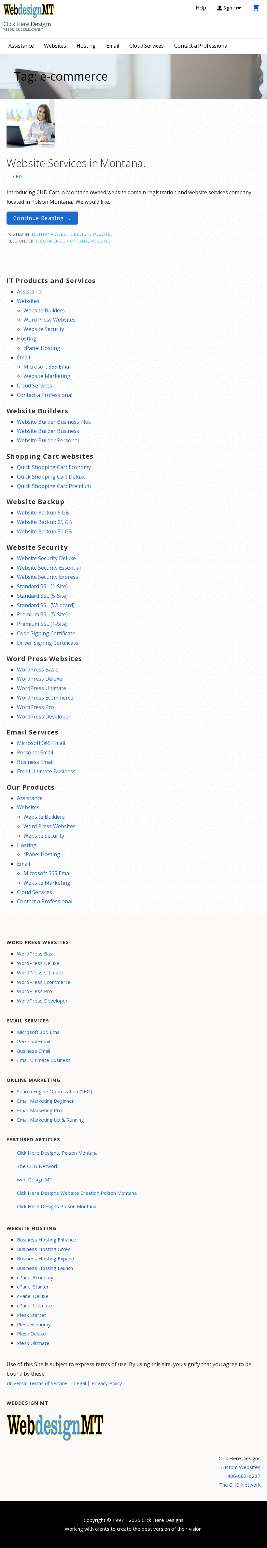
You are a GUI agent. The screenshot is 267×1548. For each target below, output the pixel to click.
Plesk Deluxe (31, 1333)
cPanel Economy (35, 1277)
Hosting (86, 45)
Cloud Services (146, 45)
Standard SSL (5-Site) (42, 595)
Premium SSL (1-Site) (42, 623)
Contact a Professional (201, 45)
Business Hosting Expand (45, 1258)
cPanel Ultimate (34, 1305)
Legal (80, 1383)
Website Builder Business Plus (54, 421)
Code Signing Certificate (46, 633)
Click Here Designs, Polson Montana (57, 1152)
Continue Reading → (42, 218)
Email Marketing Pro (39, 1110)
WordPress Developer (44, 716)
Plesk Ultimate (33, 1343)
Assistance (21, 45)
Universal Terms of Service (37, 1383)
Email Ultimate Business (46, 771)
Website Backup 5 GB (43, 512)
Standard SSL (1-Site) (42, 586)
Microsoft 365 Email (47, 366)
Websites (55, 45)
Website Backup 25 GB (44, 522)
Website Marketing (46, 376)
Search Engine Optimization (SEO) (54, 1091)
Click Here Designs (27, 24)
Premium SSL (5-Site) (42, 614)
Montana (77, 241)
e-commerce (50, 241)
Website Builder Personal (48, 440)
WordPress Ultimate (41, 688)
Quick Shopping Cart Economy (54, 467)
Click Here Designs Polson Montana (56, 1206)
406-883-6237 (243, 1476)
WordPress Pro (35, 707)
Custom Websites (240, 1467)
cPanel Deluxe (33, 1296)
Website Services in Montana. (76, 163)
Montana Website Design (61, 234)
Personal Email (35, 752)
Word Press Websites (49, 319)
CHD (17, 176)
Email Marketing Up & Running (50, 1119)
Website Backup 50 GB (44, 531)
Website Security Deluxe (46, 558)
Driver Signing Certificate (47, 642)
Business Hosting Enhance (46, 1239)
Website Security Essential (49, 567)
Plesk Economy (34, 1324)
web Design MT (34, 1179)
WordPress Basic (37, 669)
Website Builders (44, 310)
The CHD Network (37, 1166)
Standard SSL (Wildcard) (46, 605)
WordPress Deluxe (39, 678)
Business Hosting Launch (45, 1268)
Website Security (43, 329)
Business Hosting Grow (43, 1249)
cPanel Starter (33, 1286)
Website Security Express (47, 576)
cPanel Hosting (41, 348)
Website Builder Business (48, 430)
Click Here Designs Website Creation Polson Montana (77, 1193)
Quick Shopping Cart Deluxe (51, 476)
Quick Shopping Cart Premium (54, 486)
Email (112, 45)
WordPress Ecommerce (45, 697)
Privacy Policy (106, 1383)
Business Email (35, 762)
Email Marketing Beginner (45, 1101)
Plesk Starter (31, 1315)
